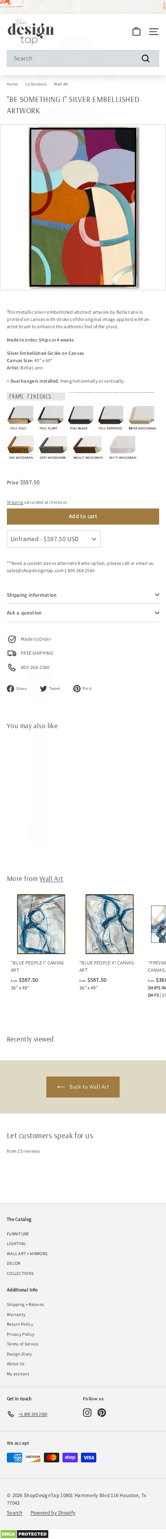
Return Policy (20, 1324)
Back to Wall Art (88, 1086)
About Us (16, 1363)
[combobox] (83, 58)
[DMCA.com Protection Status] (83, 1534)
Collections (35, 84)
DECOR (14, 1263)
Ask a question (24, 612)
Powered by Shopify (53, 1512)
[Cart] (136, 32)
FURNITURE (18, 1234)
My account (18, 1374)
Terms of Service (23, 1344)
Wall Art (61, 84)
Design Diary (19, 1354)
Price (13, 482)
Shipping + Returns (25, 1304)
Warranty (16, 1314)
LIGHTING (16, 1243)
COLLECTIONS (20, 1273)
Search (15, 1512)
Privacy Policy (20, 1334)
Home (12, 84)
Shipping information (32, 594)
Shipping (15, 502)
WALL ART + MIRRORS (27, 1253)
